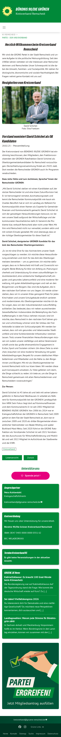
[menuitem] (5, 733)
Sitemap (22, 733)
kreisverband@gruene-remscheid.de (29, 719)
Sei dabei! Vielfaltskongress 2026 (21, 599)
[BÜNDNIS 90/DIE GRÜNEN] (7, 11)
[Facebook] (20, 726)
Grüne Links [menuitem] (36, 727)
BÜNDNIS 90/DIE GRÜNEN (32, 9)
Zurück (30, 457)
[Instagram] (25, 726)
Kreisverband (9, 449)
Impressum (40, 733)
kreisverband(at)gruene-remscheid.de (22, 502)
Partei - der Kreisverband (14, 37)
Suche (31, 733)
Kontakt (13, 733)
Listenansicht (12, 457)
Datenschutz (53, 733)
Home (5, 733)
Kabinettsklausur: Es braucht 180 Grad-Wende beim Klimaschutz (27, 579)
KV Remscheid (9, 34)
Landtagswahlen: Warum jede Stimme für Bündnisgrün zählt (30, 620)
